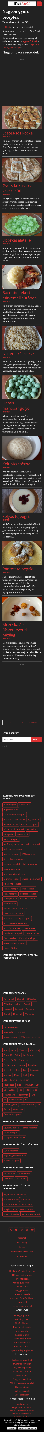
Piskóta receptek (12, 888)
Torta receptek (32, 933)
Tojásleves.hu (22, 1404)
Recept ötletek (27, 1209)
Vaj (5, 1099)
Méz (32, 1075)
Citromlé (8, 1055)
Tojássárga (23, 1094)
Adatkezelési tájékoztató (22, 1251)
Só (5, 1089)
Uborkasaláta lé (16, 240)
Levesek (19, 1009)
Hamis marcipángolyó (16, 405)
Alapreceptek (10, 804)
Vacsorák (29, 1014)
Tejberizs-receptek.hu (22, 1413)
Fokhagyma (9, 1065)
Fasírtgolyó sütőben (22, 1371)
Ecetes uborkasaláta (22, 1294)
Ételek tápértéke (11, 1214)
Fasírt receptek (11, 824)
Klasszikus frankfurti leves (22, 1298)
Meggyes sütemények (14, 874)
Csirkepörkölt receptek (15, 814)
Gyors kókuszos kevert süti (16, 188)
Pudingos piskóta (22, 1315)
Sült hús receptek (12, 928)
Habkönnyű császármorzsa (22, 1271)
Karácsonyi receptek (13, 844)
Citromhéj (35, 1050)
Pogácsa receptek (28, 893)
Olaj (5, 1079)
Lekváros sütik (30, 864)
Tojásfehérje (9, 1094)
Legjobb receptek (12, 864)
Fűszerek (25, 1199)
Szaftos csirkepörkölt (22, 1359)
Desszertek (9, 999)
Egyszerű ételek (11, 1127)
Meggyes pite (22, 1330)
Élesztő (7, 1109)
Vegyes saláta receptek (15, 943)
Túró (33, 1094)
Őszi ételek (21, 1178)
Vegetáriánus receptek (14, 1032)
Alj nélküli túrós (22, 1323)
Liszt (25, 1070)
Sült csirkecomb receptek (16, 923)
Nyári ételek (9, 1173)
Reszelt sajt (9, 1084)
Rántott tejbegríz (17, 568)
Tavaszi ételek (24, 1173)
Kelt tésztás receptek (14, 849)
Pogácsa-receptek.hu (22, 1407)
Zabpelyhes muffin (22, 1338)
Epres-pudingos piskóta (22, 1350)
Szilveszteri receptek (13, 913)
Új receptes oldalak (31, 1214)
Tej (20, 1089)
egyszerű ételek (30, 41)
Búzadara (23, 1050)
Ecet (6, 1060)
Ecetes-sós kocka (17, 133)
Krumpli (7, 1070)
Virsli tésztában (22, 1394)
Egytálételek (33, 819)
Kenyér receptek (12, 854)
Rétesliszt (28, 1084)
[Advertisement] (22, 82)
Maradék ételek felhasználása (18, 1204)
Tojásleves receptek (13, 933)
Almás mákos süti (22, 1342)
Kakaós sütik (22, 834)
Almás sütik (24, 804)
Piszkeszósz (22, 1286)
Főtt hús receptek (29, 824)
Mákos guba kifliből (22, 1282)
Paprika (13, 1079)
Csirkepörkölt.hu (22, 1416)
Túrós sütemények (28, 938)
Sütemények (29, 928)
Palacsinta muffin (22, 1346)
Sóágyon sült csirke (22, 1379)
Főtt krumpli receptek (14, 829)
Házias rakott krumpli (22, 1306)
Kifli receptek (28, 854)
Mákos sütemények (31, 878)
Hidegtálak (9, 834)
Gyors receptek (11, 1150)
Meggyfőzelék (22, 1290)
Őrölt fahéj (18, 1109)
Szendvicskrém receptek (15, 908)
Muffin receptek (11, 878)
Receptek (6, 137)
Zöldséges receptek (30, 1037)
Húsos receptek (11, 1027)
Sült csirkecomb (22, 1390)
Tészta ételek (10, 938)
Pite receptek (28, 888)
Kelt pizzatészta (16, 463)
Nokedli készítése (18, 353)
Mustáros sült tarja (22, 1363)
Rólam (22, 1247)
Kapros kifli (22, 1302)
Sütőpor (12, 1089)
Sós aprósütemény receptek (17, 918)
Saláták (7, 1014)
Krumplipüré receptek (14, 859)
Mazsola (7, 1075)
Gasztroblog (22, 1242)
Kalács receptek (11, 839)
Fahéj (13, 1060)
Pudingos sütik (10, 898)
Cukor (18, 1055)
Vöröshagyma (10, 1104)
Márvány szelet (22, 1319)
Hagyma (21, 1065)
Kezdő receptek (11, 1132)
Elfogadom (12, 1428)
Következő (32, 722)
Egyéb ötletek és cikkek (15, 1194)
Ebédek (20, 999)
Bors (13, 1050)
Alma (6, 1050)
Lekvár (17, 1070)
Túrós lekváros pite (22, 1327)
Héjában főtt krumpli (22, 1275)
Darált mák (28, 1055)
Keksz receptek (33, 844)
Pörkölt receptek (28, 898)
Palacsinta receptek (13, 883)
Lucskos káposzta (22, 1375)
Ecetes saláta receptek (14, 819)
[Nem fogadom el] (41, 1424)
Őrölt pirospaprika (12, 1114)
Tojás (34, 1089)
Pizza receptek (10, 893)
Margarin (34, 1070)
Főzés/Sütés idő (11, 1199)
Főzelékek (32, 829)
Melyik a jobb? (10, 1209)
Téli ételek (8, 1178)
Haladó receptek (29, 1127)
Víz (26, 1099)
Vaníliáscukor (15, 1099)
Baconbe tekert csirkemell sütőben (19, 295)
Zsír (38, 1104)
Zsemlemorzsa (27, 1104)
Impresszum (22, 1256)
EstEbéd (6, 27)
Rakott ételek (10, 903)
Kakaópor (32, 1065)
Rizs (19, 1084)
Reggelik (30, 1009)
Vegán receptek (11, 1037)
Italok (17, 1004)
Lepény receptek (12, 868)
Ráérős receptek (11, 1160)
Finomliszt (23, 1060)
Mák (25, 1075)
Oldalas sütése (22, 1387)
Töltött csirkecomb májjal (22, 1383)
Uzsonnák (17, 1014)
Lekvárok (8, 1009)
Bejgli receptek (11, 809)
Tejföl (27, 1089)
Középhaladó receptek (14, 1137)
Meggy (17, 1075)
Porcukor (24, 1079)
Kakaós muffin (22, 1334)
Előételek (31, 999)
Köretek (26, 1004)
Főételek (8, 1004)
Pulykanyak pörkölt (22, 1367)
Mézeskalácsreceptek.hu (22, 1410)
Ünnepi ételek (10, 948)
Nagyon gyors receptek (15, 1155)
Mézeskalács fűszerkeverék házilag (15, 630)
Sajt (37, 1084)
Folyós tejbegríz (16, 516)
